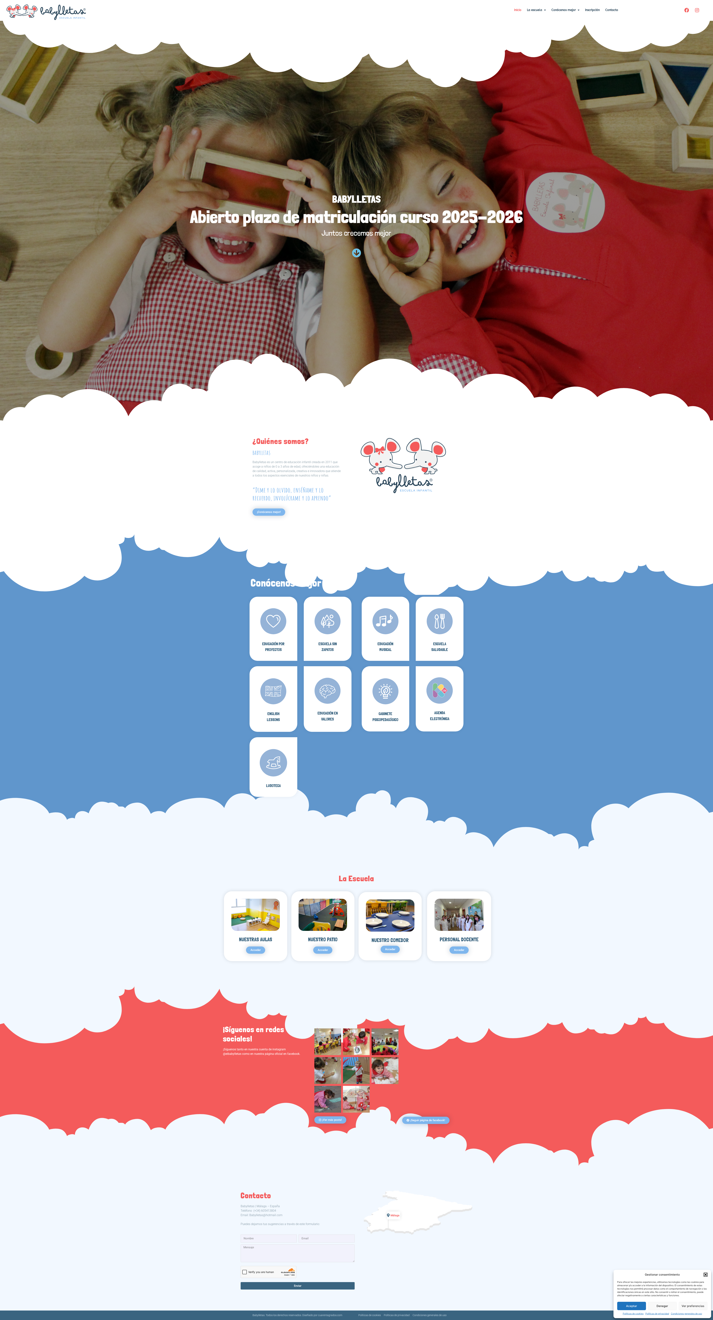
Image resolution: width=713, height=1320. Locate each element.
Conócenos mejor (563, 10)
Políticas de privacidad (657, 1313)
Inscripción (592, 10)
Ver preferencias (693, 1306)
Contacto (611, 10)
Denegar (662, 1306)
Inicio (517, 10)
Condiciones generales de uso (686, 1313)
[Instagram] (697, 10)
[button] (705, 1275)
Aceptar (631, 1306)
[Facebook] (686, 10)
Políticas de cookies (633, 1313)
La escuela (534, 10)
